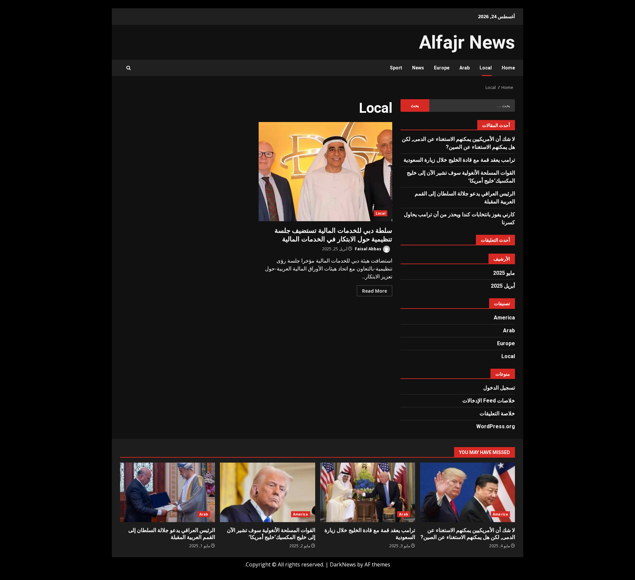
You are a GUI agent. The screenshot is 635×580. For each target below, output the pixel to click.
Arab (464, 67)
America (504, 317)
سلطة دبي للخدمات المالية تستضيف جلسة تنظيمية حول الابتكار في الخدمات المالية (325, 171)
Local (486, 67)
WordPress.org (495, 426)
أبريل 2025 (503, 286)
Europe (441, 67)
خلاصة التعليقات (497, 413)
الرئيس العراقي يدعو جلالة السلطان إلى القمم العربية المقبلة (167, 492)
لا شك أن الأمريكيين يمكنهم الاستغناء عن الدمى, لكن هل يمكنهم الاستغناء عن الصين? (467, 492)
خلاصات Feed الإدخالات (488, 400)
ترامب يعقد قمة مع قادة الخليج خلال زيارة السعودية (459, 160)
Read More (374, 291)
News (418, 67)
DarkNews (343, 564)
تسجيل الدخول (499, 388)
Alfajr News (467, 42)
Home (508, 67)
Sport (396, 67)
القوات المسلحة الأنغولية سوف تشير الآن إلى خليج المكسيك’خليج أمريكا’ (267, 492)
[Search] (128, 68)
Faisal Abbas (368, 249)
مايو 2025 (504, 273)
